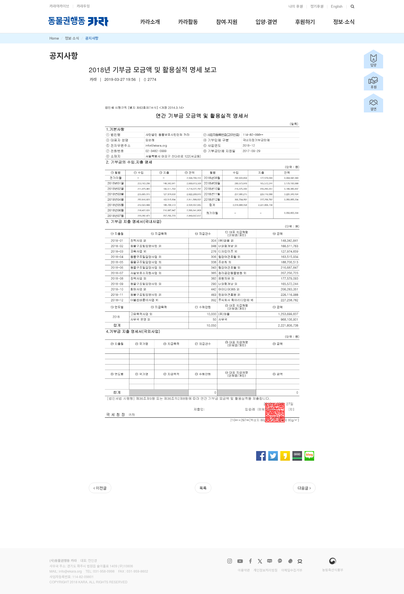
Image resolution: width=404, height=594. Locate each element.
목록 (203, 488)
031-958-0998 (104, 571)
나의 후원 (296, 6)
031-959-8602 (137, 571)
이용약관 (244, 570)
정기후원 (316, 6)
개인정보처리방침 (265, 570)
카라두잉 (83, 6)
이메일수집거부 (291, 570)
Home (54, 38)
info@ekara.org (70, 571)
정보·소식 (72, 38)
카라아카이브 (59, 6)
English (336, 6)
